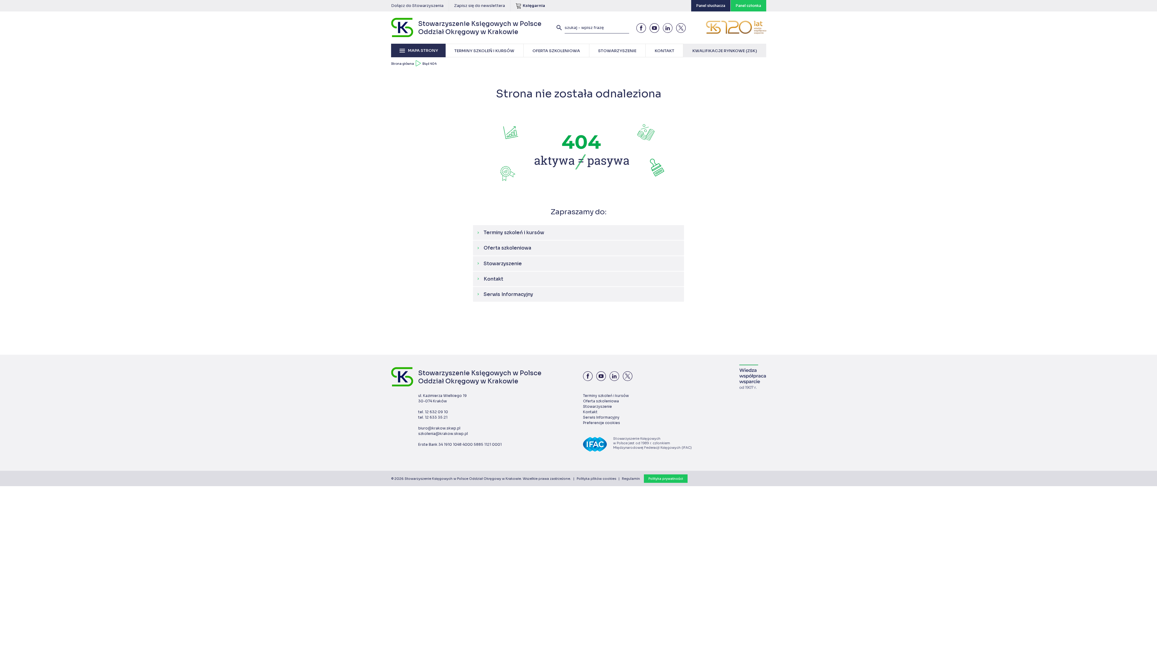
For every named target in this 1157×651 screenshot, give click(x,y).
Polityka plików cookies (596, 478)
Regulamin (631, 478)
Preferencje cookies (601, 422)
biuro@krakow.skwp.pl (439, 428)
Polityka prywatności (665, 478)
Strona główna (402, 64)
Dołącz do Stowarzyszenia (417, 5)
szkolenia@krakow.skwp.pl (443, 433)
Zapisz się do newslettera (479, 5)
